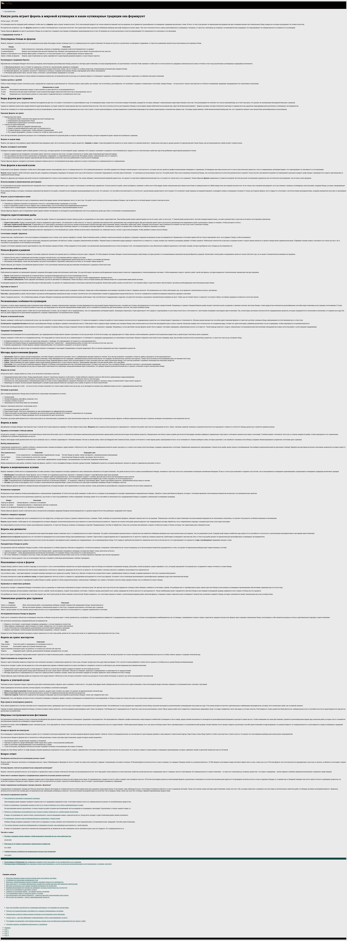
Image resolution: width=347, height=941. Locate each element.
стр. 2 (6, 931)
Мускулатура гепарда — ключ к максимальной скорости (27, 897)
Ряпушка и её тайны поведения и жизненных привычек (27, 844)
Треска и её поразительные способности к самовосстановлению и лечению (34, 911)
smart (8, 21)
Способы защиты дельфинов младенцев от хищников (26, 924)
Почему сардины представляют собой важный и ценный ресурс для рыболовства (37, 836)
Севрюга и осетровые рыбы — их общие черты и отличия (27, 891)
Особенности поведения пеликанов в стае (22, 880)
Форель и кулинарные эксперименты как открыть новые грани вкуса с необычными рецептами (41, 812)
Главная (7, 928)
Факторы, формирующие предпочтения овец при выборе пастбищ (31, 878)
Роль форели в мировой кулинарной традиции (22, 798)
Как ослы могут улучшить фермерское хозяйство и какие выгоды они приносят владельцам (41, 884)
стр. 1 (6, 930)
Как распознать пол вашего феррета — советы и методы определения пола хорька (37, 895)
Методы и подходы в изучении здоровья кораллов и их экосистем (31, 886)
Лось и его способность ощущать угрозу (21, 890)
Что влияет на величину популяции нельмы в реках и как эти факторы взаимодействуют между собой (45, 921)
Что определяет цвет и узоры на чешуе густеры (24, 893)
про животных (10, 11)
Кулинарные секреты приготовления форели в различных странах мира (32, 818)
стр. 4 (6, 935)
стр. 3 (6, 933)
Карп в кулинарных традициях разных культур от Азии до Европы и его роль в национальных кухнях (43, 805)
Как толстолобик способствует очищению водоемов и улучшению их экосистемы (37, 908)
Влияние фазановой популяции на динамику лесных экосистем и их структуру (36, 888)
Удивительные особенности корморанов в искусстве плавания (30, 851)
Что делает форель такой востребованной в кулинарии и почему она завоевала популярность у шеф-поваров (46, 825)
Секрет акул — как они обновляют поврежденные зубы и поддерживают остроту (37, 918)
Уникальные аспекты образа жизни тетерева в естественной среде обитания (35, 914)
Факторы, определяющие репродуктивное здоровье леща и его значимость (35, 882)
